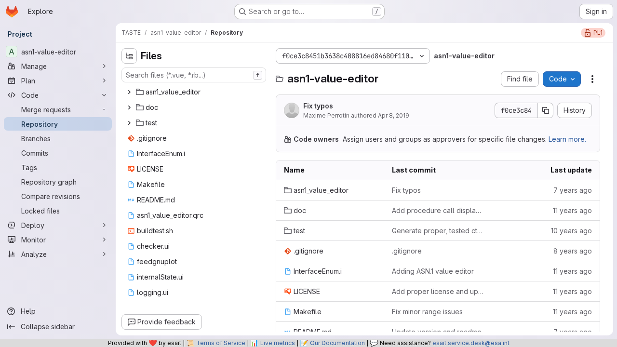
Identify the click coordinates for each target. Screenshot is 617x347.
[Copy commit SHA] (545, 110)
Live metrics (277, 343)
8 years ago (572, 251)
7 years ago (572, 190)
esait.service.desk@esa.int (471, 343)
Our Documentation (337, 343)
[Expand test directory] (129, 123)
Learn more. (567, 139)
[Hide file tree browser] (129, 56)
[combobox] (193, 74)
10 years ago (571, 231)
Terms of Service (220, 343)
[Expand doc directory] (129, 107)
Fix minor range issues (427, 311)
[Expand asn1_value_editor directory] (129, 92)
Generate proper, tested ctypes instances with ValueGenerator (438, 231)
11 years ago (572, 210)
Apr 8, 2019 (393, 115)
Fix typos (318, 106)
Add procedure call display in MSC (438, 210)
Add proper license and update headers (438, 291)
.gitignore (407, 251)
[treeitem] (194, 92)
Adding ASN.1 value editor (433, 271)
